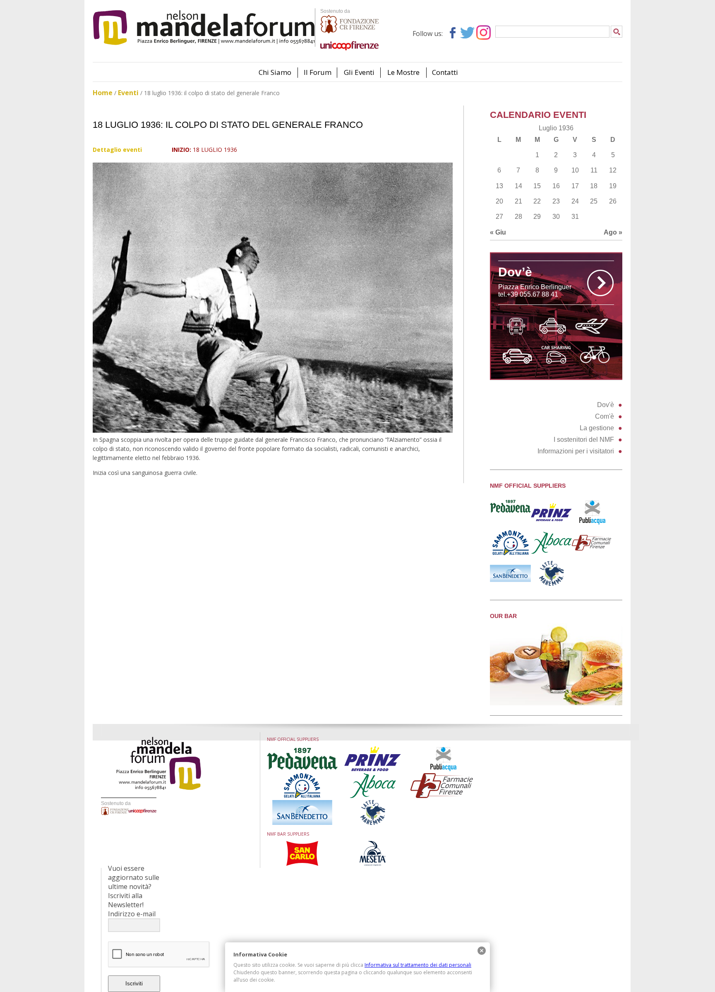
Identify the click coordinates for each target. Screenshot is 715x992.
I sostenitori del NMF (584, 439)
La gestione (597, 427)
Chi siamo (275, 72)
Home (103, 92)
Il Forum (317, 72)
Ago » (613, 232)
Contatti (445, 72)
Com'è (604, 416)
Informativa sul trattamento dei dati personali (418, 964)
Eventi (128, 92)
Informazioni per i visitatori (575, 451)
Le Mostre (403, 72)
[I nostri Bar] (556, 703)
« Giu (498, 232)
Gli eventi (359, 72)
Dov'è (605, 404)
